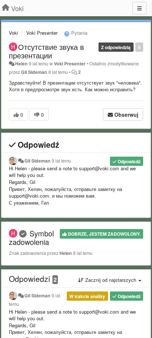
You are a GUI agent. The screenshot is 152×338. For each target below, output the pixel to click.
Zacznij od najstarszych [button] (111, 279)
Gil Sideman (34, 72)
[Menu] (139, 8)
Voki (13, 32)
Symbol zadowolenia (31, 237)
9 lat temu (61, 160)
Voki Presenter (42, 32)
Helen (21, 63)
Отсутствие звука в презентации (46, 51)
